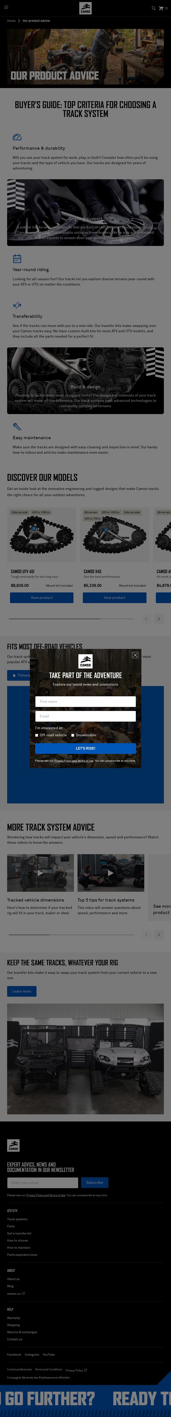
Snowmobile (86, 735)
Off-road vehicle (53, 735)
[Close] (135, 655)
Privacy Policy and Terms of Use (74, 761)
